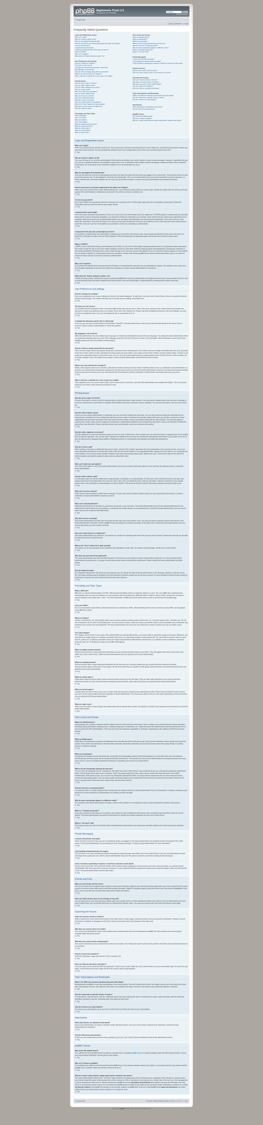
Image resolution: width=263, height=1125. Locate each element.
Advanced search (182, 14)
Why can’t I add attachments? (85, 98)
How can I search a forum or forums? (145, 80)
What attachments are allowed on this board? (147, 107)
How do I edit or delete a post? (85, 85)
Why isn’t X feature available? (142, 118)
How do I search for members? (143, 86)
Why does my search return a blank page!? (147, 84)
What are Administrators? (141, 37)
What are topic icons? (82, 132)
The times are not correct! (83, 65)
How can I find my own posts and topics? (146, 88)
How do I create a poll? (82, 89)
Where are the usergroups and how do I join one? (149, 43)
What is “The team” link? (141, 52)
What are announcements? (84, 126)
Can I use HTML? (81, 117)
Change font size (186, 19)
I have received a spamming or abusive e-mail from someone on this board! (158, 63)
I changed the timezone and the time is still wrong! (91, 67)
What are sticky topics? (83, 128)
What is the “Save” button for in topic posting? (90, 104)
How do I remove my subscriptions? (145, 99)
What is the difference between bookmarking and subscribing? (153, 95)
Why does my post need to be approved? (88, 106)
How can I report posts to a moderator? (88, 102)
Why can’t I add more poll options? (86, 91)
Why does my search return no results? (146, 82)
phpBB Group (136, 1053)
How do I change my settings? (85, 63)
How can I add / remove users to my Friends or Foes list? (152, 72)
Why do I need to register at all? (85, 39)
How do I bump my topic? (83, 108)
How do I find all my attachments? (144, 109)
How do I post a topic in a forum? (86, 83)
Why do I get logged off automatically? (87, 41)
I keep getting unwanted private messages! (147, 61)
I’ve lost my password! (82, 45)
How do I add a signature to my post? (87, 87)
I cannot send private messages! (143, 59)
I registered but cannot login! (84, 48)
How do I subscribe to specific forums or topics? (149, 97)
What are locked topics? (83, 130)
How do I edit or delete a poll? (84, 93)
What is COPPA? (80, 52)
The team (149, 1101)
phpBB (122, 1108)
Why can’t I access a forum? (84, 96)
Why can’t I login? (81, 37)
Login (186, 23)
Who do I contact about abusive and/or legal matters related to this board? (157, 120)
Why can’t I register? (82, 54)
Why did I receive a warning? (84, 100)
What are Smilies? (81, 120)
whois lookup (117, 1080)
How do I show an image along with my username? (92, 72)
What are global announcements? (86, 124)
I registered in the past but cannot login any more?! (91, 50)
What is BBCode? (81, 115)
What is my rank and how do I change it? (88, 74)
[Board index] (85, 11)
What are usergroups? (140, 41)
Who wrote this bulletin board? (142, 116)
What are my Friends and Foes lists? (145, 70)
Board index (81, 20)
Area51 (83, 1068)
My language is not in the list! (84, 69)
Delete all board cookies (161, 1101)
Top (78, 152)
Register (178, 23)
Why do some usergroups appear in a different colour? (151, 48)
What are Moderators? (140, 39)
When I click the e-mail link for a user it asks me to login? (93, 76)
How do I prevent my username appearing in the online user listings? (97, 43)
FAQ (171, 23)
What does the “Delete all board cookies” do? (90, 56)
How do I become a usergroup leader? (145, 45)
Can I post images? (81, 122)
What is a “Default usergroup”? (143, 50)
